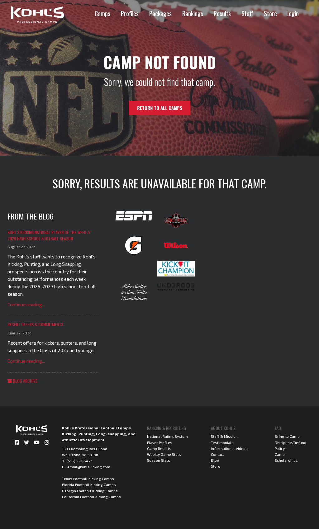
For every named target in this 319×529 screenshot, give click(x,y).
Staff (247, 13)
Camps (102, 13)
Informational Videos (229, 448)
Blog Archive (24, 380)
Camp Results (159, 448)
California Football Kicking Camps (91, 496)
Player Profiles (159, 442)
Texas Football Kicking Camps (88, 478)
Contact (217, 454)
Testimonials (222, 442)
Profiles (130, 13)
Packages (160, 13)
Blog (215, 460)
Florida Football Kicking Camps (89, 484)
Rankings (192, 13)
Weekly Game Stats (164, 454)
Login (292, 13)
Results (222, 13)
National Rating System (167, 436)
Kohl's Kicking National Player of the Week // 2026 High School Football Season (48, 235)
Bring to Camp (287, 436)
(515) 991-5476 (79, 461)
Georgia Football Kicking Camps (90, 491)
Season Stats (158, 460)
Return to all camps (159, 108)
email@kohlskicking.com (88, 467)
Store (270, 13)
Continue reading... (26, 304)
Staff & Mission (224, 436)
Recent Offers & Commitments (35, 324)
